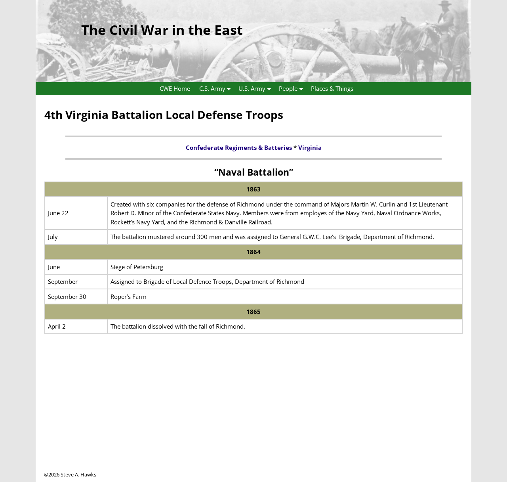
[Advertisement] (253, 415)
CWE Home (175, 88)
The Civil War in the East (162, 30)
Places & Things (332, 88)
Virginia (310, 147)
